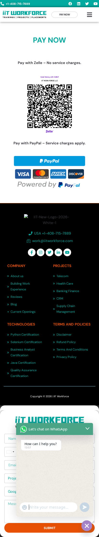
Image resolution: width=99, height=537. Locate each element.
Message (11, 498)
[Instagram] (40, 252)
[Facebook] (70, 3)
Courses (11, 471)
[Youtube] (95, 3)
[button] (90, 14)
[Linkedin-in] (58, 252)
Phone (9, 445)
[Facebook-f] (32, 252)
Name (9, 432)
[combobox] (10, 451)
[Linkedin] (78, 3)
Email (8, 458)
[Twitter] (87, 3)
